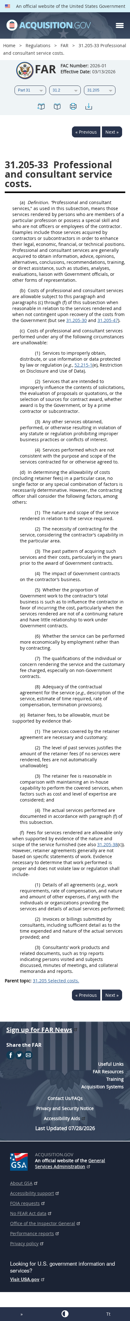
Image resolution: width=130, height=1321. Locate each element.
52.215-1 (83, 365)
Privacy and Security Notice (65, 1108)
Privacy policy (24, 1243)
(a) (22, 202)
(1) (37, 353)
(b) (22, 290)
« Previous (86, 132)
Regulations (38, 45)
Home (9, 45)
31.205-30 (76, 320)
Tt (108, 1314)
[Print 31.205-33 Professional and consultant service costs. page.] (73, 107)
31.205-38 (107, 844)
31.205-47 (108, 320)
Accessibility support (32, 1193)
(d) (22, 472)
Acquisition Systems (102, 1087)
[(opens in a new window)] (20, 1160)
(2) (37, 381)
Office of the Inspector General (42, 1223)
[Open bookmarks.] (57, 107)
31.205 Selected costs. (56, 981)
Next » (112, 132)
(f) (22, 832)
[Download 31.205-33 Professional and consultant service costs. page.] (89, 107)
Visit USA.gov (24, 1279)
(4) (37, 450)
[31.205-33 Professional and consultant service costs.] (41, 107)
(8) (37, 687)
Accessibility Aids (62, 1118)
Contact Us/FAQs (65, 1098)
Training (115, 1079)
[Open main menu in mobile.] (120, 25)
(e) (22, 715)
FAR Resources (108, 1071)
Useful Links (111, 1064)
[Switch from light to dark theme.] (64, 1313)
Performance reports (32, 1233)
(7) (37, 658)
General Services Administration (70, 1163)
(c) (22, 331)
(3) (37, 422)
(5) (37, 590)
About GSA (21, 1183)
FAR (64, 45)
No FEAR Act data (28, 1213)
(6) (37, 636)
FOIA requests (25, 1203)
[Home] (48, 25)
